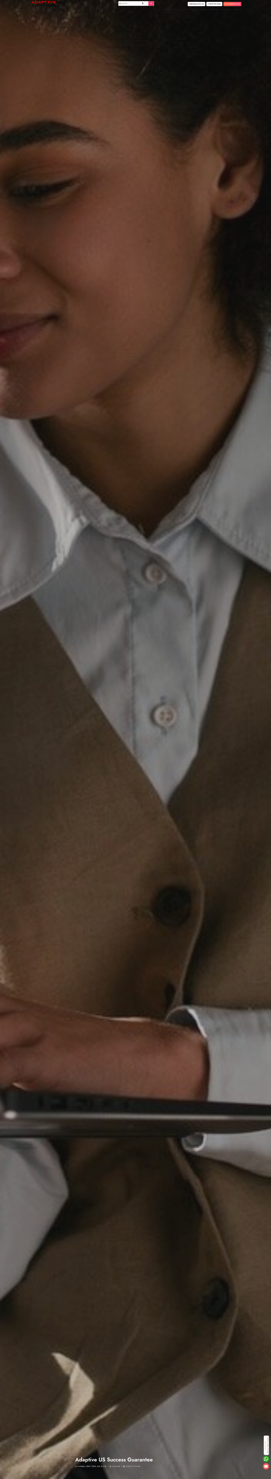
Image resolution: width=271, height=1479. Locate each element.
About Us (237, 9)
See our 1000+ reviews (266, 1445)
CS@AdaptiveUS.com (196, 4)
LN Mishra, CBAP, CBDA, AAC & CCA (91, 1466)
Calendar (214, 9)
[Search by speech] (142, 3)
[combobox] (133, 3)
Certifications (169, 9)
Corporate (226, 9)
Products (203, 9)
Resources (183, 9)
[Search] (151, 3)
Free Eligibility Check (232, 4)
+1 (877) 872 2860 (214, 4)
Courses (157, 9)
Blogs (193, 9)
